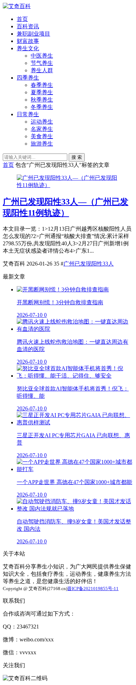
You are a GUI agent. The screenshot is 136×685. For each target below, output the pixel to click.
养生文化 (28, 48)
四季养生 (28, 78)
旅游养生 (42, 144)
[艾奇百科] (17, 6)
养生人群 (42, 70)
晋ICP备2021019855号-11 (93, 588)
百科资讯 (28, 26)
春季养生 (42, 85)
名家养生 (42, 129)
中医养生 (42, 56)
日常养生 (28, 114)
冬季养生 (42, 107)
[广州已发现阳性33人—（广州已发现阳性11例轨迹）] (68, 185)
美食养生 (42, 136)
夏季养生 (42, 92)
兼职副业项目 (33, 34)
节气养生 (42, 63)
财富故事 (28, 41)
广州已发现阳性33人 (88, 264)
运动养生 (42, 122)
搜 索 (76, 157)
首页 (22, 19)
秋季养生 (42, 100)
